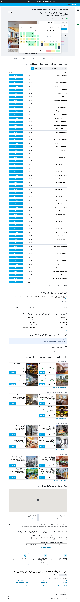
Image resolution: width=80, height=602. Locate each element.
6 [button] (47, 36)
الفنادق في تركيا (64, 582)
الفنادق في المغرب (64, 580)
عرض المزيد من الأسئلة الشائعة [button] (46, 547)
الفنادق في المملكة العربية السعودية (22, 580)
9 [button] (29, 36)
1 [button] (32, 33)
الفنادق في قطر (45, 580)
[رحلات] (78, 21)
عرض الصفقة (42, 372)
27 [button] (47, 44)
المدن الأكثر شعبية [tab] (54, 574)
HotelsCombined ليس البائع (61, 594)
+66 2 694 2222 (64, 17)
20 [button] (47, 41)
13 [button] (47, 39)
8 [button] (32, 36)
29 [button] (41, 44)
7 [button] (35, 36)
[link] (59, 387)
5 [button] (50, 36)
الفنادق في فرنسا (25, 583)
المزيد (66, 298)
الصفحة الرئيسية (65, 9)
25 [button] (53, 44)
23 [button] (58, 44)
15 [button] (41, 39)
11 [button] (53, 39)
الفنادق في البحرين (64, 583)
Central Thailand (53, 9)
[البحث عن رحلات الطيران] (78, 8)
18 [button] (53, 41)
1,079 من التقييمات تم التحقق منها (56, 18)
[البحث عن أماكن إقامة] (78, 10)
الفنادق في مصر (45, 583)
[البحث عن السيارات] (78, 13)
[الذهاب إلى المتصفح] (78, 18)
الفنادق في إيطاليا (45, 585)
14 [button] (44, 39)
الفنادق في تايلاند (25, 585)
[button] (1, 1)
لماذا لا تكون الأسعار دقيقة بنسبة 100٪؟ (59, 598)
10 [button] (56, 39)
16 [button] (58, 41)
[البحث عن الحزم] (78, 15)
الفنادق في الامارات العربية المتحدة (22, 582)
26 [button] (50, 44)
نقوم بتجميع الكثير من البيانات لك (60, 596)
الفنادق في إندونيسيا (44, 582)
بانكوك (46, 9)
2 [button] (29, 33)
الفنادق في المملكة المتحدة (62, 585)
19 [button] (50, 41)
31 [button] (56, 47)
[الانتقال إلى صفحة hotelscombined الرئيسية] (71, 4)
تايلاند (61, 9)
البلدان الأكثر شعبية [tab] (63, 574)
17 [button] (56, 41)
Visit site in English (32, 1)
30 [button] (58, 47)
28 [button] (44, 44)
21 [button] (44, 41)
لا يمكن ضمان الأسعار (42, 590)
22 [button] (41, 41)
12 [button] (50, 39)
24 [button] (56, 44)
